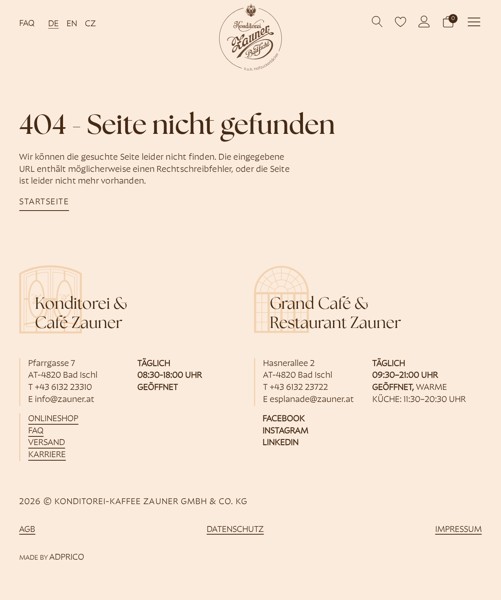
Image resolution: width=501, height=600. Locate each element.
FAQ (26, 24)
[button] (448, 22)
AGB (27, 530)
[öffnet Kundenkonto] (424, 21)
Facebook (284, 419)
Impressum (458, 530)
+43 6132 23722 (299, 388)
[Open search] (377, 21)
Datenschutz (235, 530)
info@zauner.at (64, 400)
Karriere (47, 455)
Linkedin (281, 443)
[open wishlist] (401, 21)
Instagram (285, 431)
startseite (44, 202)
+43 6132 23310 (63, 388)
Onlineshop (53, 419)
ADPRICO (66, 557)
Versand (46, 443)
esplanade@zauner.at (312, 400)
